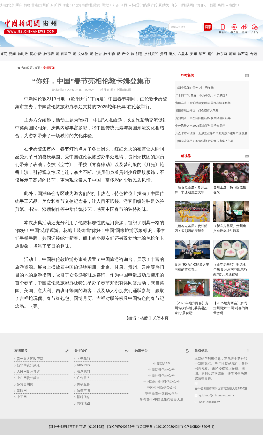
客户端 (234, 26)
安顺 (193, 54)
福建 (27, 5)
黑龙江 (107, 5)
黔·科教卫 (63, 54)
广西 (58, 5)
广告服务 (83, 378)
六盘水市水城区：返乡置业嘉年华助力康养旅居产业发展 (211, 133)
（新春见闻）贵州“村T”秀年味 (194, 87)
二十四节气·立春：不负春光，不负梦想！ (201, 95)
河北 (73, 5)
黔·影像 (109, 54)
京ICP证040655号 (121, 426)
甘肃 (34, 5)
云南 (228, 5)
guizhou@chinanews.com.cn (217, 395)
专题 (253, 54)
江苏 (116, 5)
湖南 (97, 5)
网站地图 (83, 403)
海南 (66, 5)
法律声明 (83, 390)
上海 (197, 5)
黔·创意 (136, 54)
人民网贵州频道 (28, 371)
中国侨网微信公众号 (161, 387)
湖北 (89, 5)
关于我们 (83, 358)
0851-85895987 (209, 402)
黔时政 (23, 54)
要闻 (12, 54)
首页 (3, 54)
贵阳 (163, 54)
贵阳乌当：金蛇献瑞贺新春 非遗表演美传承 (203, 102)
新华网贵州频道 (28, 365)
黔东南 (222, 54)
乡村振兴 (151, 54)
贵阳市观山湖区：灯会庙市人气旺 (196, 110)
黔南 (232, 54)
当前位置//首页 (30, 67)
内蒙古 (149, 5)
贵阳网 (22, 390)
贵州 (42, 5)
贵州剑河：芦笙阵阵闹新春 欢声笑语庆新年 (203, 118)
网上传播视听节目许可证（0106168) (76, 426)
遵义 (172, 54)
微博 (244, 26)
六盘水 (183, 54)
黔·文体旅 (80, 54)
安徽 (3, 5)
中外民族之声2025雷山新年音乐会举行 (200, 125)
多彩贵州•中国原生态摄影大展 (161, 399)
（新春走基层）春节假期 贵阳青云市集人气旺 (204, 140)
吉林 (131, 5)
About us (83, 365)
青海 (166, 5)
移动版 (222, 26)
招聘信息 (83, 397)
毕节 (202, 54)
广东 (50, 5)
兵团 (221, 5)
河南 (81, 5)
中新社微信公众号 (161, 375)
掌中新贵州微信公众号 (161, 393)
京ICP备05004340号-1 (196, 426)
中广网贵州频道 (28, 378)
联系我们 (83, 371)
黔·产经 (123, 54)
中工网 (22, 397)
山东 (174, 5)
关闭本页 (160, 318)
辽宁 (139, 5)
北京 (11, 5)
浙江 (236, 5)
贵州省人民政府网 (30, 358)
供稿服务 (83, 384)
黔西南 (243, 54)
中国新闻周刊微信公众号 (161, 381)
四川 (205, 5)
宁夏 (158, 5)
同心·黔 (36, 54)
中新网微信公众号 (161, 369)
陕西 (189, 5)
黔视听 (49, 54)
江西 (124, 5)
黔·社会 (96, 54)
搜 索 (208, 27)
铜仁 (211, 54)
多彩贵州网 (25, 384)
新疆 (213, 5)
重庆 (19, 5)
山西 (182, 5)
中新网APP (161, 363)
